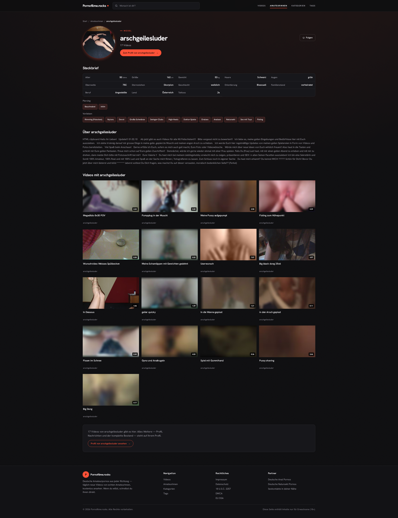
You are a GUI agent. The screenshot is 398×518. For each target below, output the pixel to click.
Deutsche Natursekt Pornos (282, 484)
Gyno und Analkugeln (153, 360)
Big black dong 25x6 (270, 263)
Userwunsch (207, 263)
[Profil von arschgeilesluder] (99, 42)
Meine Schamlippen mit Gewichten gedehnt (165, 263)
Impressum (221, 479)
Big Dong (87, 409)
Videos (262, 5)
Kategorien (298, 5)
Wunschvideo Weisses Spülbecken (101, 263)
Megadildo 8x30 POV (94, 215)
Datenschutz (222, 484)
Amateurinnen (278, 5)
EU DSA (220, 498)
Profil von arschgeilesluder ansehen (112, 444)
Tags (312, 5)
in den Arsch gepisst (270, 312)
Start (85, 21)
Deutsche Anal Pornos (280, 479)
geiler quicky (148, 312)
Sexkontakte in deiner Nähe (282, 489)
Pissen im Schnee (92, 360)
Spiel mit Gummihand (212, 360)
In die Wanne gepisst (211, 312)
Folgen (308, 38)
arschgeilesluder (90, 223)
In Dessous (88, 312)
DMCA (219, 493)
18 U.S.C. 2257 (223, 488)
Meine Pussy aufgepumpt (214, 215)
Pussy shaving (266, 360)
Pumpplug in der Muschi (155, 215)
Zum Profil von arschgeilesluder (142, 53)
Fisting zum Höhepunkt (271, 215)
